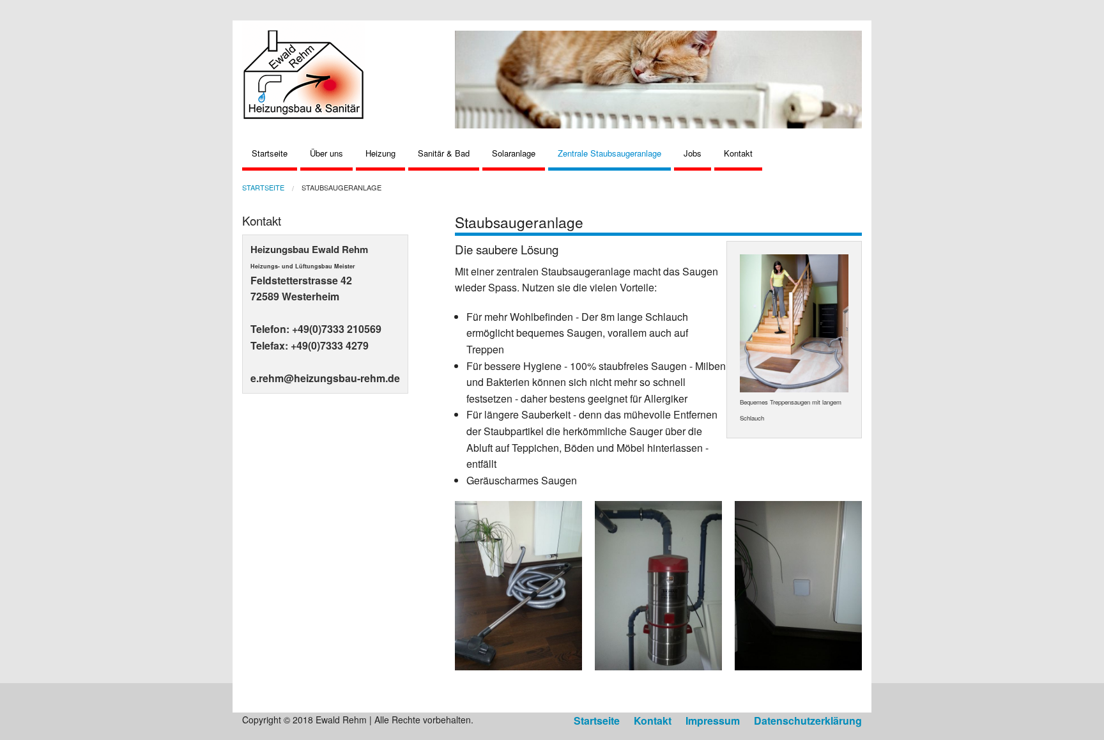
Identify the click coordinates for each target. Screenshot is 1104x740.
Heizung (380, 153)
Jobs (693, 153)
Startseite (270, 153)
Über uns (326, 153)
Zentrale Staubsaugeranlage (609, 153)
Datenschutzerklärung (808, 720)
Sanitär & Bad (444, 153)
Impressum (713, 720)
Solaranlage (513, 153)
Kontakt (738, 153)
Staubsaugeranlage (341, 187)
